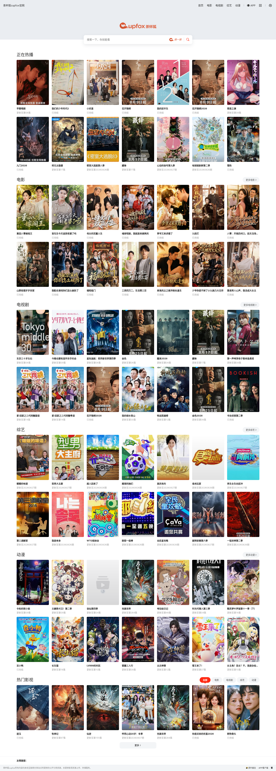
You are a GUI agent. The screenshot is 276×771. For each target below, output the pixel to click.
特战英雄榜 (162, 415)
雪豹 (229, 165)
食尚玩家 (196, 483)
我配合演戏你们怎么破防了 (65, 290)
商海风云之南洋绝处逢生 (169, 290)
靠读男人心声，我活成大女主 (241, 290)
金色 (124, 358)
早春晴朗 (21, 108)
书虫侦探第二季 (235, 415)
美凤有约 (161, 483)
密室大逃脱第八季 (96, 165)
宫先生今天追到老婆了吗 (64, 233)
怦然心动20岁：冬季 (132, 733)
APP (252, 5)
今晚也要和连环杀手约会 (64, 358)
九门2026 (22, 165)
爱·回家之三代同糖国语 (28, 415)
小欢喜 (90, 108)
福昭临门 (91, 290)
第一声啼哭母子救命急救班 (240, 358)
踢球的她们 (127, 483)
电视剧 (219, 5)
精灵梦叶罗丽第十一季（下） (241, 608)
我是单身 (56, 540)
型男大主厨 (57, 483)
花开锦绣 (126, 108)
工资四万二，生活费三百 (134, 290)
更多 (137, 745)
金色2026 (197, 415)
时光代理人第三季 (201, 608)
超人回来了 (92, 483)
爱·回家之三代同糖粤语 (63, 415)
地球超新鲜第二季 (201, 165)
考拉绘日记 (162, 608)
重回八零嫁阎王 (24, 233)
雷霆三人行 (127, 665)
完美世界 (126, 608)
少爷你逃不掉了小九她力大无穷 (207, 290)
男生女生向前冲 (235, 483)
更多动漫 (250, 554)
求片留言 (252, 768)
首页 (200, 5)
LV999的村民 (93, 665)
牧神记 (55, 733)
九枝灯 (195, 233)
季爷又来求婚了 (165, 233)
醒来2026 (162, 358)
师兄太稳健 (57, 165)
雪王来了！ (197, 665)
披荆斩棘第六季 (200, 540)
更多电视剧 (249, 304)
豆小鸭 (20, 665)
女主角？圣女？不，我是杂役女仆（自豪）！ (243, 665)
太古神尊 (161, 665)
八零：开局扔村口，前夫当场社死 (243, 233)
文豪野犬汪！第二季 (62, 608)
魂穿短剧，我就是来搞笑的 (135, 233)
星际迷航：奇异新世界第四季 (101, 358)
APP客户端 (263, 768)
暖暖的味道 (22, 483)
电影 (209, 5)
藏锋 (124, 165)
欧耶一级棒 (127, 540)
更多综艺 (250, 429)
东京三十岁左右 (24, 358)
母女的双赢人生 (94, 233)
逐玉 (19, 733)
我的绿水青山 (128, 415)
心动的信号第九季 (166, 165)
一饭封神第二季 (235, 540)
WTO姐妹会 (93, 540)
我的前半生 (162, 108)
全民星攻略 (162, 540)
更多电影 (250, 179)
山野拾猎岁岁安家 (25, 290)
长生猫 (55, 665)
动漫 (237, 5)
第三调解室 (22, 540)
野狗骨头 (231, 733)
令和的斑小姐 (23, 608)
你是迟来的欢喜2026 (203, 733)
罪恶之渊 (231, 108)
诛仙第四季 (92, 608)
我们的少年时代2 (60, 108)
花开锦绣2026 (199, 108)
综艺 (229, 5)
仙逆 (89, 733)
